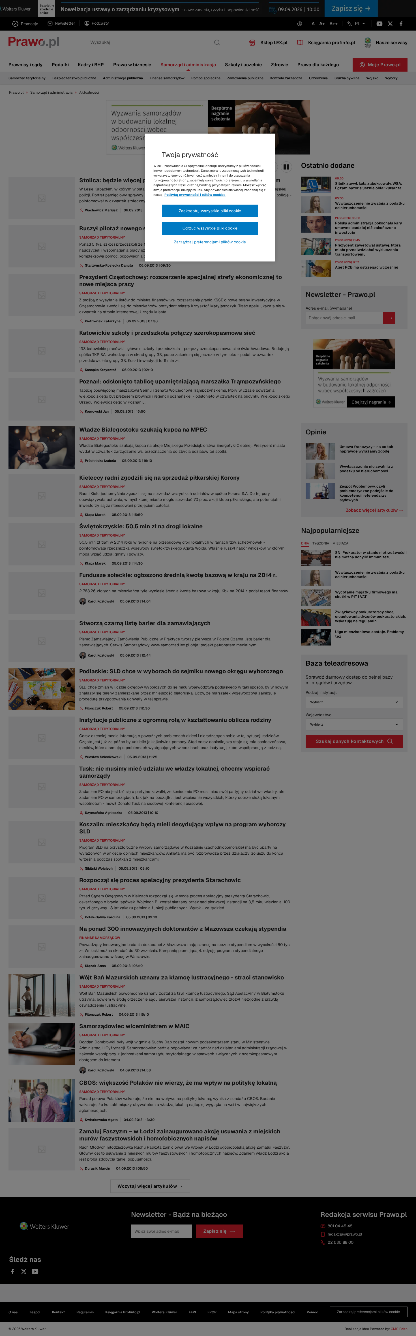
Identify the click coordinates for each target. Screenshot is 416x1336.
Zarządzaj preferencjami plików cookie (210, 242)
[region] (210, 197)
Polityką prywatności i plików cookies (195, 195)
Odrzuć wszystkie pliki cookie (210, 228)
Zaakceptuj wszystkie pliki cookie (210, 210)
